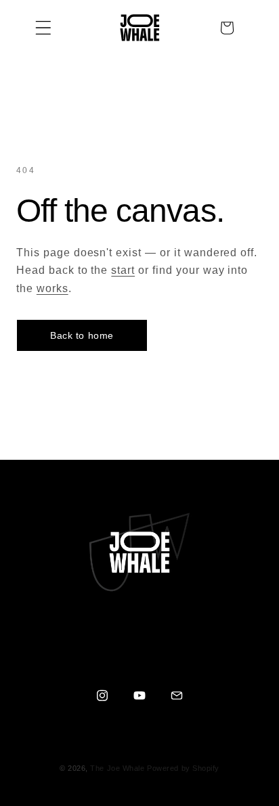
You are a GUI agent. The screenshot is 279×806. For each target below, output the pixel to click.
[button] (43, 27)
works (52, 288)
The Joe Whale (117, 768)
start (123, 270)
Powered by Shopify (183, 768)
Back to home (82, 335)
